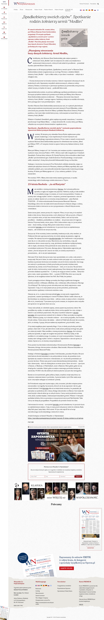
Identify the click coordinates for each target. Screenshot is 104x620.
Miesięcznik (28, 9)
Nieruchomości (40, 593)
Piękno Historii (48, 9)
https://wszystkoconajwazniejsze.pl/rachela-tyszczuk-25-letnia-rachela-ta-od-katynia (55, 418)
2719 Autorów (4, 8)
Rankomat (38, 588)
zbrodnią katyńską (55, 238)
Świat (21, 9)
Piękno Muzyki (59, 9)
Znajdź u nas (4, 28)
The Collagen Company (42, 598)
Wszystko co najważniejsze (61, 617)
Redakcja (4, 33)
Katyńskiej (44, 354)
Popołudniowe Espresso (63, 588)
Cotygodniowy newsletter (64, 586)
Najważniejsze (4, 3)
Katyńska (76, 345)
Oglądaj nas (4, 23)
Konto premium (4, 38)
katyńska (39, 227)
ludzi (58, 294)
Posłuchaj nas (4, 18)
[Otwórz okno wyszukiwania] (98, 4)
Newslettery (4, 13)
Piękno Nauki (38, 9)
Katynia (60, 189)
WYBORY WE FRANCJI (69, 10)
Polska (16, 9)
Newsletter (93, 4)
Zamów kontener (40, 595)
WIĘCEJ (81, 604)
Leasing (38, 591)
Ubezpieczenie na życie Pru (43, 600)
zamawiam (90, 548)
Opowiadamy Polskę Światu (64, 591)
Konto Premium (84, 4)
